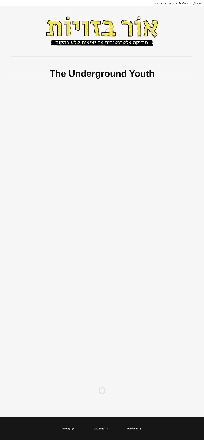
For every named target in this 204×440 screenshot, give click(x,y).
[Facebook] (187, 3)
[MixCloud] (184, 3)
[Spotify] (180, 3)
